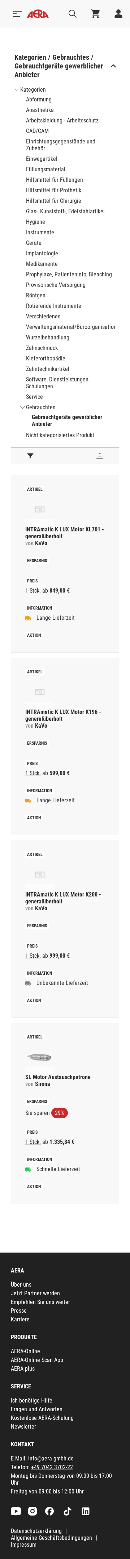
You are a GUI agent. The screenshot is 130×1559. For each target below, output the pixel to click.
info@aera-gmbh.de (51, 1458)
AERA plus (23, 1368)
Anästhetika (40, 109)
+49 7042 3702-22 (52, 1467)
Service (34, 396)
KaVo (41, 543)
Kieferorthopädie (45, 358)
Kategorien (33, 89)
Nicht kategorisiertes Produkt (60, 435)
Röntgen (36, 295)
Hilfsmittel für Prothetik (53, 190)
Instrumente (40, 232)
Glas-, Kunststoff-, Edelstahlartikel (65, 211)
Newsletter (23, 1426)
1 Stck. (33, 590)
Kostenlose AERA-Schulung (42, 1417)
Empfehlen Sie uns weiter (40, 1302)
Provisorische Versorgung (56, 284)
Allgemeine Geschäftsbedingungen (51, 1537)
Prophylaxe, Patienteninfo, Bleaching (69, 274)
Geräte (34, 242)
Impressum (23, 1544)
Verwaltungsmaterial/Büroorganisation (71, 326)
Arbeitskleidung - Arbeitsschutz (62, 120)
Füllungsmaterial (45, 169)
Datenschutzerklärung (36, 1530)
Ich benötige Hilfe (31, 1400)
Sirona (42, 1084)
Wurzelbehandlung (47, 337)
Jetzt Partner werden (35, 1293)
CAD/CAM (37, 131)
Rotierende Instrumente (53, 305)
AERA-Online (25, 1351)
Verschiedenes (43, 316)
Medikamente (42, 263)
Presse (19, 1310)
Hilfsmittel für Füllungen (54, 179)
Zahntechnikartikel (47, 368)
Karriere (20, 1319)
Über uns (21, 1284)
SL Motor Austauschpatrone (58, 1077)
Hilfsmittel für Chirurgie (53, 200)
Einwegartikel (41, 158)
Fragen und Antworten (36, 1409)
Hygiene (35, 221)
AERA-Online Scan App (37, 1360)
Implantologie (42, 253)
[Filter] (30, 456)
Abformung (39, 99)
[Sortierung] (99, 456)
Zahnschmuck (42, 347)
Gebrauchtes (40, 407)
